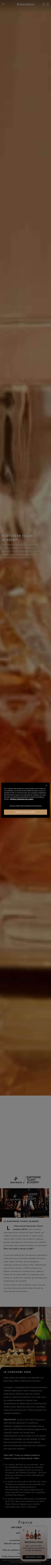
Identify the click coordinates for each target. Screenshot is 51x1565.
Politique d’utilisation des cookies (21, 799)
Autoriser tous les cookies (25, 812)
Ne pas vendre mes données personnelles (25, 806)
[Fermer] (46, 785)
